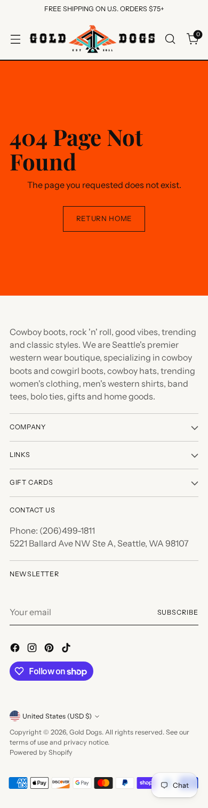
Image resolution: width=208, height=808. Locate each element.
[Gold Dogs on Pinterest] (50, 649)
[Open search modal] (170, 39)
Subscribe (177, 612)
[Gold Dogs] (92, 38)
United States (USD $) (57, 716)
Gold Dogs (85, 732)
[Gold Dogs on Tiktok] (67, 649)
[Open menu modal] (15, 39)
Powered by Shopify (41, 752)
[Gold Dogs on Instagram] (33, 649)
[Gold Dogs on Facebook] (16, 649)
